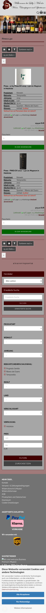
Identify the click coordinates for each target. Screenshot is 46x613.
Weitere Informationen (23, 608)
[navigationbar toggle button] (44, 13)
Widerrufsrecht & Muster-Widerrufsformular (12, 490)
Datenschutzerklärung (10, 589)
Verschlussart (11, 409)
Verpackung (9, 422)
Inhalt (7, 382)
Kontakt (5, 483)
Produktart (9, 324)
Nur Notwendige (23, 602)
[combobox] (25, 49)
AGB (3, 494)
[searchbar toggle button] (37, 13)
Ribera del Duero (13, 372)
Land (6, 395)
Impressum (6, 500)
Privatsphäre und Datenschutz (14, 497)
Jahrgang (8, 351)
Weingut (8, 338)
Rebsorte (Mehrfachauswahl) (18, 364)
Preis (6, 434)
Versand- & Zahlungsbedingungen (15, 486)
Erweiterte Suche (23, 309)
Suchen (23, 303)
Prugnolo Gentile (13, 369)
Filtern (23, 458)
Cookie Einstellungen (10, 503)
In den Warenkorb (23, 147)
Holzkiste (9, 426)
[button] (19, 31)
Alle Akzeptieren (23, 594)
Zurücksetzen (23, 464)
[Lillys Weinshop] (23, 5)
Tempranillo (11, 375)
